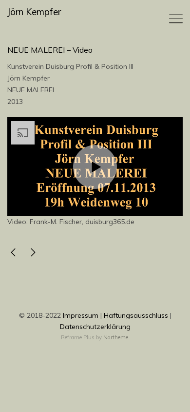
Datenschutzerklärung (95, 326)
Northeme (115, 337)
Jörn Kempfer (34, 12)
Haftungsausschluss (136, 315)
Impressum (80, 315)
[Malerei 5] (13, 254)
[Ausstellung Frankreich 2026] (33, 254)
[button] (95, 167)
